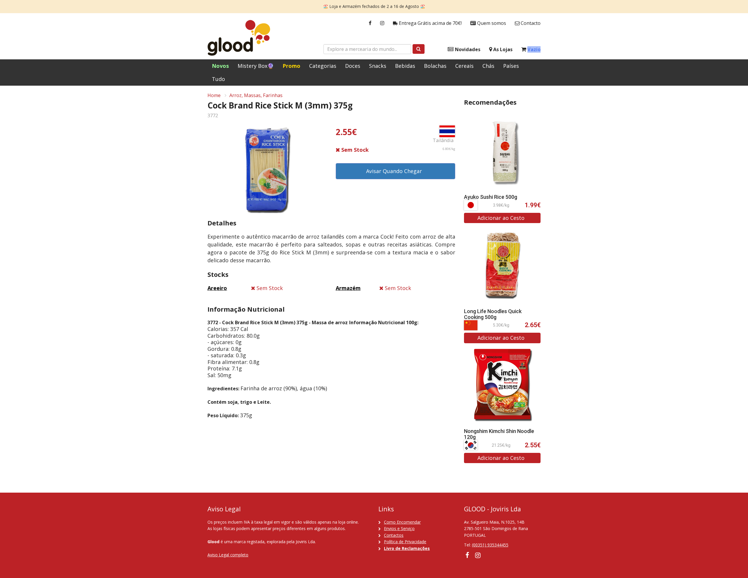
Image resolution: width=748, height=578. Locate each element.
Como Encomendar (402, 522)
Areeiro (217, 287)
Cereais (464, 65)
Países (511, 65)
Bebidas (405, 65)
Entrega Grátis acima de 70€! (430, 23)
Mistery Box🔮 (256, 65)
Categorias (322, 65)
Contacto (530, 23)
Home (214, 95)
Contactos (394, 535)
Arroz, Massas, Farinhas (256, 95)
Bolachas (435, 65)
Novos (220, 65)
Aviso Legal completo (227, 555)
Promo (291, 65)
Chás (488, 65)
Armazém (348, 287)
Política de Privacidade (405, 541)
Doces (352, 65)
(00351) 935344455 (490, 545)
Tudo (218, 78)
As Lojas (502, 49)
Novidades (467, 49)
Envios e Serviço (399, 528)
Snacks (377, 65)
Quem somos (491, 23)
